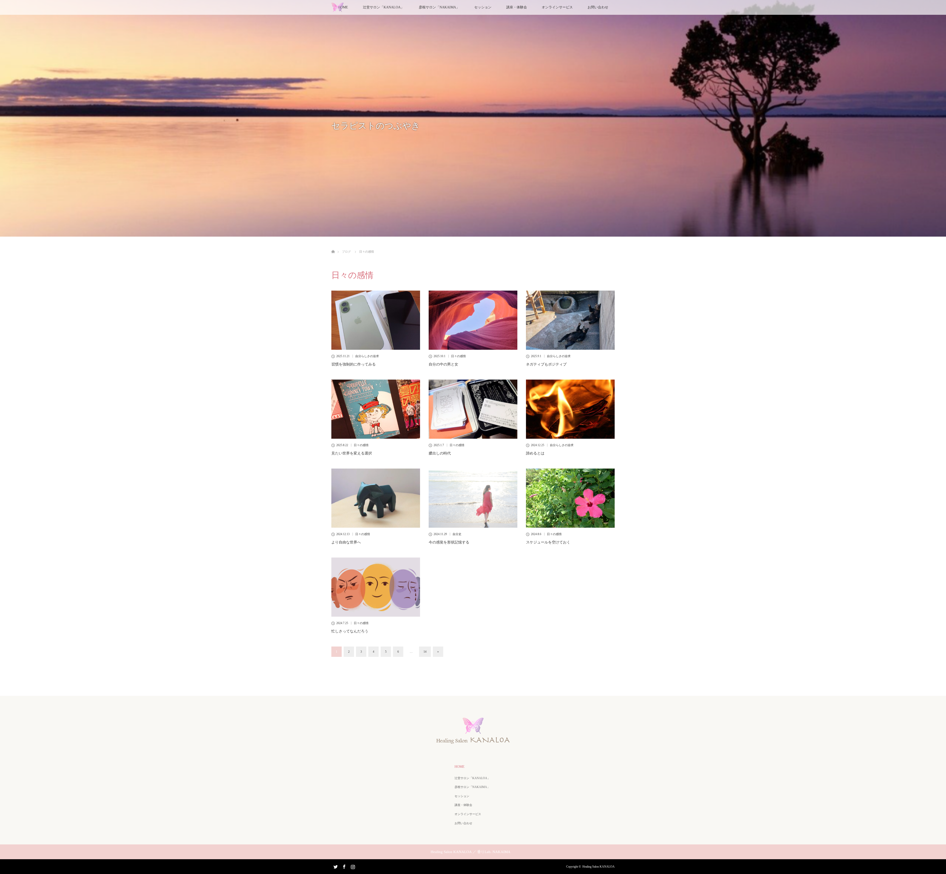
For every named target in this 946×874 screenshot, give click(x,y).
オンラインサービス (557, 7)
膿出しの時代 (440, 453)
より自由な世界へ (346, 542)
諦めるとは (535, 453)
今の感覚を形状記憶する (449, 542)
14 (424, 651)
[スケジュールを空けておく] (570, 498)
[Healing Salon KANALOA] (473, 741)
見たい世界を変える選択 (351, 453)
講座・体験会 (516, 7)
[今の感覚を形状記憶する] (473, 498)
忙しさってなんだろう (349, 631)
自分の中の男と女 (443, 364)
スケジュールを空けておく (548, 542)
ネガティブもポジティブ (546, 364)
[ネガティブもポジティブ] (570, 320)
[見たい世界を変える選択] (375, 409)
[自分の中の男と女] (473, 320)
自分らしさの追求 (367, 356)
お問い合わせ (598, 7)
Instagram (352, 866)
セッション (482, 7)
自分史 (457, 534)
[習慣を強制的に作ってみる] (375, 320)
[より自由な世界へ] (375, 498)
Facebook (343, 866)
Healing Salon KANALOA (598, 866)
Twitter (335, 866)
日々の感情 (458, 356)
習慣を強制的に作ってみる (353, 364)
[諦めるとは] (570, 409)
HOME (460, 767)
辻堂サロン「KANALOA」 (472, 778)
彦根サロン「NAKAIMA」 (439, 7)
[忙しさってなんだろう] (375, 587)
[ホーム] (333, 246)
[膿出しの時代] (473, 409)
